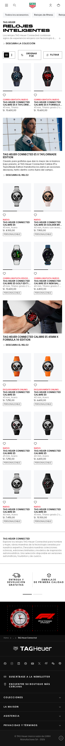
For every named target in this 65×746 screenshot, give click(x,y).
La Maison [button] (11, 707)
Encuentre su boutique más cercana (29, 685)
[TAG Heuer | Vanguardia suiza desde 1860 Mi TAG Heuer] (32, 649)
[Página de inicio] (32, 5)
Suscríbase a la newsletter (29, 677)
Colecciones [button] (13, 698)
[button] (50, 5)
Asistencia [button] (12, 716)
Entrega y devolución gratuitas (16, 582)
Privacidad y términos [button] (21, 725)
